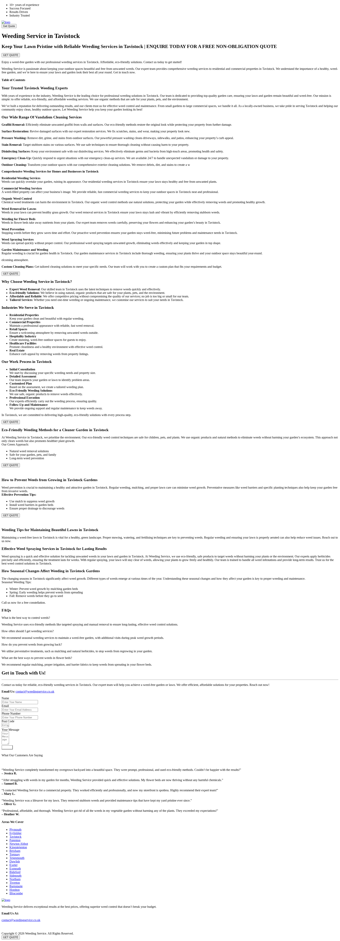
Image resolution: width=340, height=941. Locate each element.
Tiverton (14, 882)
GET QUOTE (10, 55)
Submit (7, 747)
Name (5, 698)
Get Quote (9, 26)
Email (5, 706)
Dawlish (14, 861)
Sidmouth (15, 875)
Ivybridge (15, 833)
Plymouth (15, 829)
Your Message (10, 729)
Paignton (14, 840)
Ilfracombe (16, 893)
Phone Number (11, 713)
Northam (14, 879)
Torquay (14, 854)
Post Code (8, 721)
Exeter (13, 865)
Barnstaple (16, 886)
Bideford (14, 872)
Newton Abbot (18, 843)
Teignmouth (16, 858)
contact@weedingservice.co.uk (35, 691)
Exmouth (15, 868)
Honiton (14, 889)
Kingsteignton (18, 847)
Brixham (14, 850)
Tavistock (15, 836)
